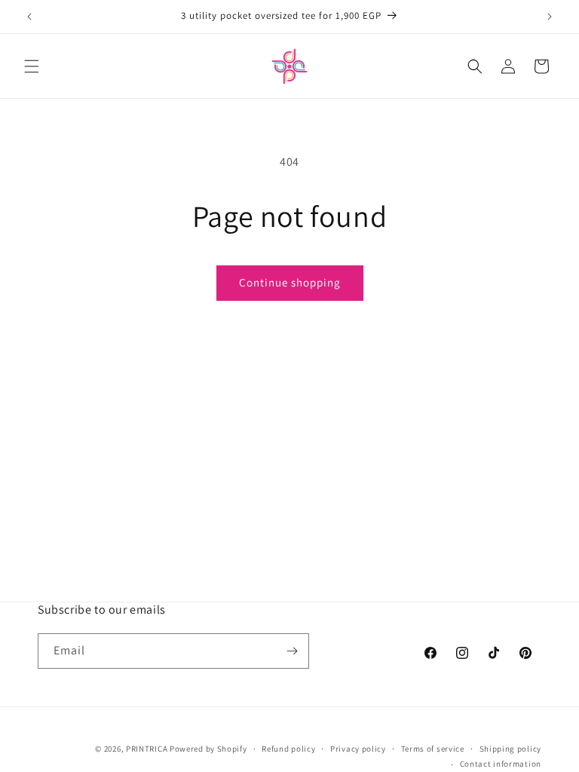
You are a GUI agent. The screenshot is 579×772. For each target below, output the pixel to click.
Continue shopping (290, 282)
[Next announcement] (549, 16)
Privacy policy (358, 748)
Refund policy (288, 748)
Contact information (500, 763)
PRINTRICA (146, 748)
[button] (31, 66)
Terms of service (432, 748)
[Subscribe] (291, 651)
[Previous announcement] (29, 16)
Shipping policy (510, 748)
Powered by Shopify (208, 748)
